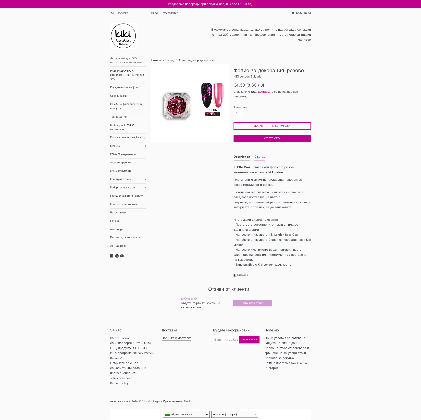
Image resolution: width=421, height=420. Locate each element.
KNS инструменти (121, 171)
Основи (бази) (118, 96)
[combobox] (186, 414)
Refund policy (119, 383)
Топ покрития (118, 117)
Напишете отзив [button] (252, 303)
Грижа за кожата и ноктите (126, 196)
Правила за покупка (279, 358)
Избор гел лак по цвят (128, 187)
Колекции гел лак (128, 179)
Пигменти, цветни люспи (125, 237)
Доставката (265, 92)
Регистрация (170, 13)
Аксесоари (116, 229)
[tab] (242, 157)
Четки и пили (118, 212)
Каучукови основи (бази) (125, 87)
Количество (240, 107)
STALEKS (128, 146)
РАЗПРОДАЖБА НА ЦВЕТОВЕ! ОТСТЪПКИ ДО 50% (127, 75)
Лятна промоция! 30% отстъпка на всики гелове (126, 60)
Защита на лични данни (282, 343)
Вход (154, 13)
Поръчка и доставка (176, 338)
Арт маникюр (118, 246)
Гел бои (115, 221)
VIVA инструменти (121, 162)
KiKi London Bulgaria (150, 401)
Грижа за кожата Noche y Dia (127, 137)
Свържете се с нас (124, 363)
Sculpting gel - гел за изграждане (122, 127)
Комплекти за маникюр (124, 204)
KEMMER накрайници (123, 154)
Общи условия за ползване (284, 338)
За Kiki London (120, 338)
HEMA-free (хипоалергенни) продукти (126, 106)
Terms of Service (121, 378)
